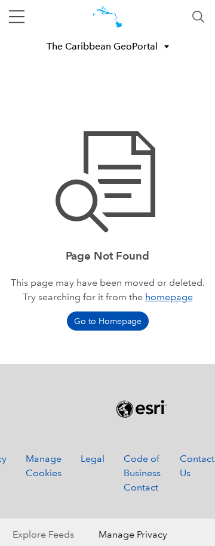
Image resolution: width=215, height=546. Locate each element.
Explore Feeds (43, 534)
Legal (93, 458)
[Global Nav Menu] (16, 16)
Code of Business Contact (142, 473)
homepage (169, 297)
